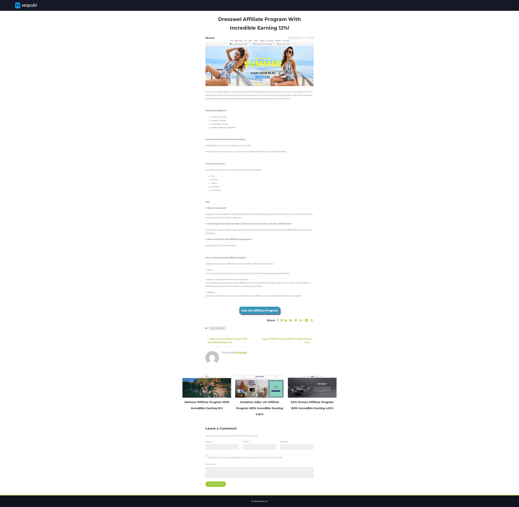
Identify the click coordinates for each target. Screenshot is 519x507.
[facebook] (278, 320)
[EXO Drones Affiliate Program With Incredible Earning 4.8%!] (312, 386)
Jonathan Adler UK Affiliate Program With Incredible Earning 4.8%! (259, 408)
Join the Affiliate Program (259, 310)
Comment (210, 464)
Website (284, 441)
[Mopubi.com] (26, 5)
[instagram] (311, 320)
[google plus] (301, 320)
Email (246, 441)
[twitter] (282, 320)
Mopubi (241, 352)
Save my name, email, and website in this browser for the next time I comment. (245, 457)
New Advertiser (217, 328)
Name (209, 441)
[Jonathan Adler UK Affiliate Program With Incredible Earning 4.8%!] (259, 386)
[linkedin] (286, 320)
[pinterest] (295, 320)
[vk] (290, 320)
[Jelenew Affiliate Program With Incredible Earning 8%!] (206, 386)
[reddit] (306, 320)
